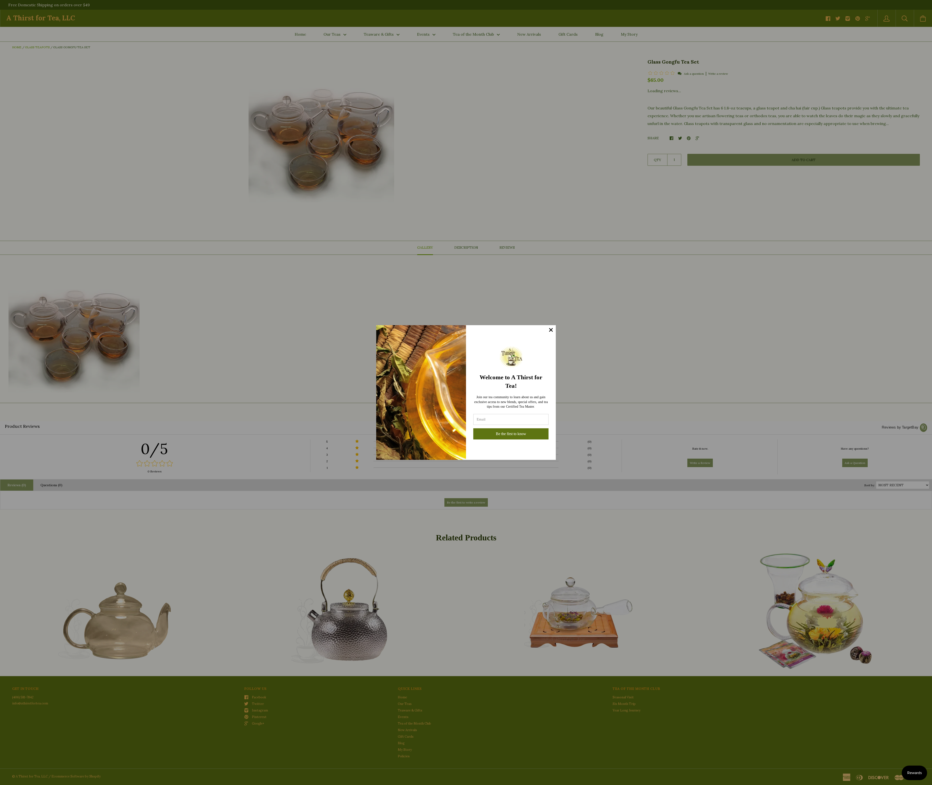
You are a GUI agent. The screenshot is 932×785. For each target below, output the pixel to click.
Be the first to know (511, 434)
